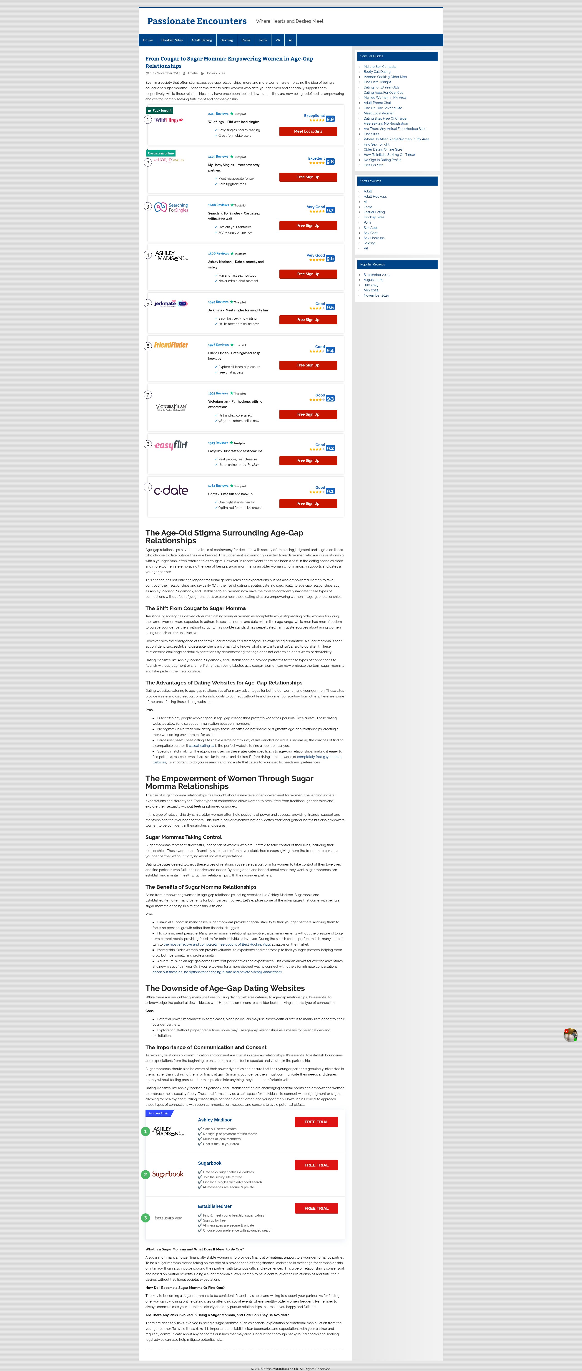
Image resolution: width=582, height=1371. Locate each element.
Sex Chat (371, 233)
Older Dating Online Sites (383, 149)
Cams (246, 40)
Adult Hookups (375, 196)
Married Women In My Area (385, 98)
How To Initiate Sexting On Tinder (389, 155)
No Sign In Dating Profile (383, 160)
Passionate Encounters (197, 20)
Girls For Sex (373, 165)
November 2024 (376, 295)
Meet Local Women (379, 113)
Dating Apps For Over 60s (383, 93)
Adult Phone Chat (377, 103)
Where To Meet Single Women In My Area (396, 139)
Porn (263, 40)
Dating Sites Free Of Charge (385, 118)
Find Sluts (371, 134)
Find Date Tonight (377, 82)
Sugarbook (209, 1163)
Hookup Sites (172, 40)
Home (148, 40)
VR (278, 40)
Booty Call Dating (377, 72)
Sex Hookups (374, 238)
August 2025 (373, 280)
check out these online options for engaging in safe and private (217, 972)
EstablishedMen (215, 1206)
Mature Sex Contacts (380, 67)
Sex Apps (371, 228)
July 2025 (371, 285)
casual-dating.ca (201, 746)
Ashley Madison (215, 1119)
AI (290, 40)
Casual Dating (374, 212)
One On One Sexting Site (383, 108)
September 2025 (377, 275)
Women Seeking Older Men (385, 77)
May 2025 (371, 290)
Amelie (192, 73)
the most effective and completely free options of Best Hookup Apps (217, 944)
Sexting (227, 40)
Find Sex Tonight (376, 144)
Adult (368, 191)
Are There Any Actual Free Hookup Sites (395, 129)
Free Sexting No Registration (386, 123)
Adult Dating (201, 40)
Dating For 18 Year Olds (381, 87)
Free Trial (317, 1122)
